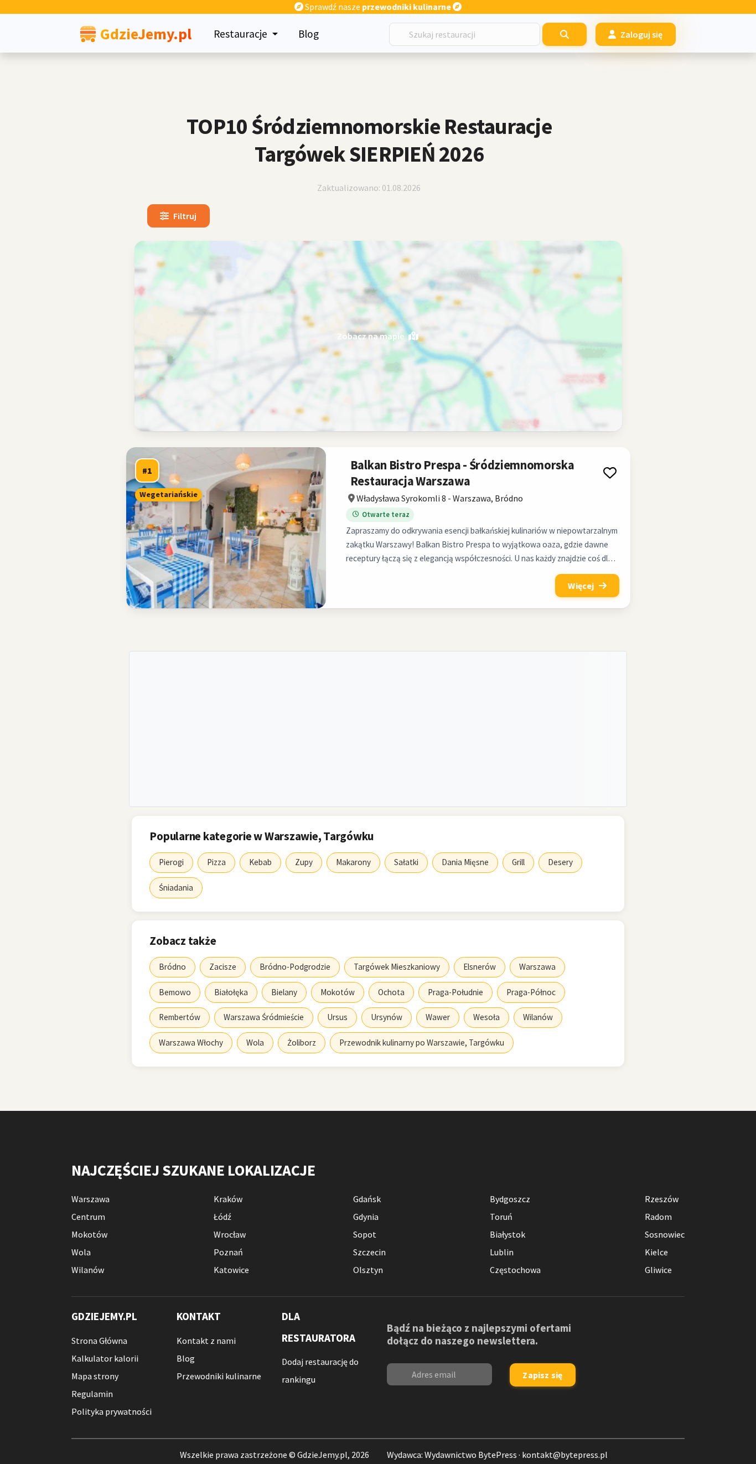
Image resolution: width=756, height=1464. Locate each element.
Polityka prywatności (111, 1411)
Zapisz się (542, 1374)
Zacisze (222, 966)
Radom (658, 1216)
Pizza (216, 862)
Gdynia (366, 1216)
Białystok (507, 1234)
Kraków (228, 1198)
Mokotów (337, 992)
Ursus (337, 1017)
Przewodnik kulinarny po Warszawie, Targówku (421, 1042)
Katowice (231, 1269)
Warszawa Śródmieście (264, 1017)
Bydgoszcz (510, 1198)
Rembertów (179, 1017)
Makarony (353, 862)
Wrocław (230, 1234)
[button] (609, 472)
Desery (560, 862)
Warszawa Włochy (191, 1042)
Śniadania (176, 887)
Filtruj (184, 215)
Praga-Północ (531, 992)
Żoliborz (301, 1042)
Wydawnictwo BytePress (470, 1454)
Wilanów (538, 1017)
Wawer (438, 1017)
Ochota (391, 992)
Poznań (228, 1252)
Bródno (172, 966)
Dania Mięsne (465, 862)
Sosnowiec (665, 1234)
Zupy (304, 862)
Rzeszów (662, 1198)
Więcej (581, 585)
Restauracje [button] (242, 33)
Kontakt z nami (206, 1340)
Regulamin (92, 1393)
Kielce (656, 1252)
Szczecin (369, 1252)
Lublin (502, 1252)
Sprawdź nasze (377, 6)
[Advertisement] (378, 728)
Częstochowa (515, 1269)
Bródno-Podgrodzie (295, 966)
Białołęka (231, 992)
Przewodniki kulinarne (219, 1376)
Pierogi (171, 862)
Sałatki (406, 862)
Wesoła (486, 1017)
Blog (308, 33)
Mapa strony (94, 1376)
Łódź (222, 1216)
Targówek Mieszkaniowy (397, 966)
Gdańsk (367, 1198)
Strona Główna (99, 1340)
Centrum (88, 1216)
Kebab (260, 862)
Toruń (501, 1216)
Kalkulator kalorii (104, 1358)
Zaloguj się (642, 34)
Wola (255, 1042)
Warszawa (537, 966)
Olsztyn (368, 1269)
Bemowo (175, 992)
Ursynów (386, 1017)
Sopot (364, 1234)
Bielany (284, 992)
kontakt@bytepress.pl (565, 1454)
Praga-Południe (455, 992)
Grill (518, 862)
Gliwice (658, 1269)
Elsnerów (479, 966)
